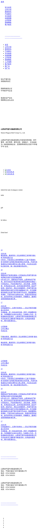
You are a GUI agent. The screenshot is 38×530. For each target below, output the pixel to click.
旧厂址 (7, 68)
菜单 (2, 2)
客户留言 (8, 64)
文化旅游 (8, 53)
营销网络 (8, 60)
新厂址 (7, 66)
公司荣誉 (8, 57)
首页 (6, 45)
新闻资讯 (8, 49)
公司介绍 (8, 47)
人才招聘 (8, 62)
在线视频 (8, 55)
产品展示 (8, 51)
